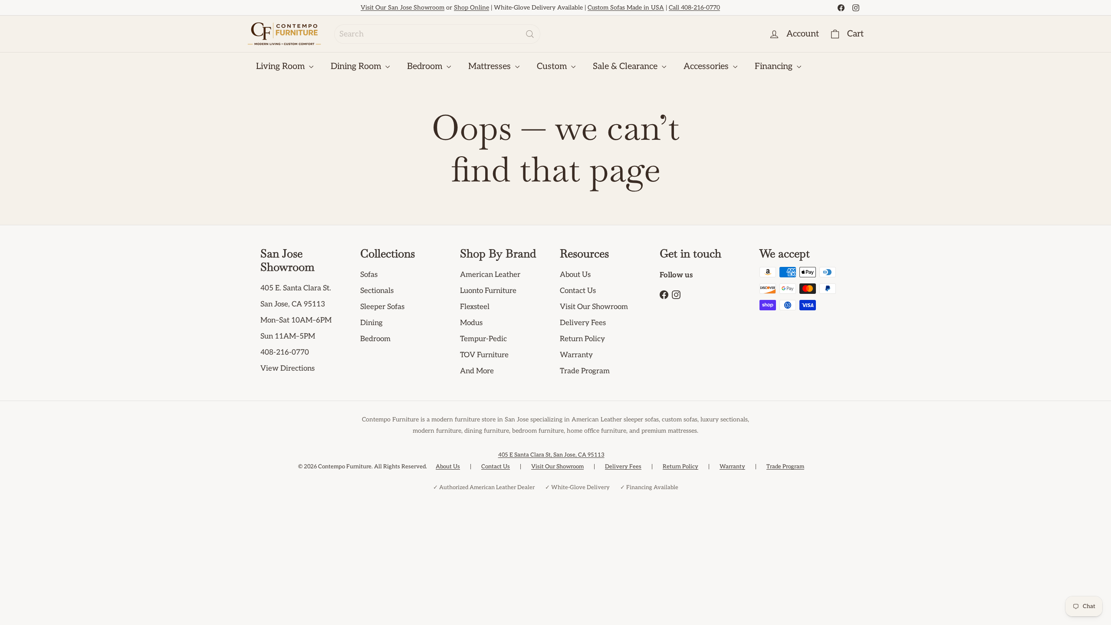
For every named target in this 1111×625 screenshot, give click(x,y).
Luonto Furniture (488, 290)
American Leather (490, 274)
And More (477, 371)
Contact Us (578, 290)
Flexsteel (475, 307)
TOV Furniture (484, 355)
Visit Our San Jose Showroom (402, 7)
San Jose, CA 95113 (292, 304)
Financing (775, 66)
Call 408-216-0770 (694, 7)
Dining (371, 323)
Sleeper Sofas (382, 307)
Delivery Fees (583, 323)
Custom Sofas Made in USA (626, 7)
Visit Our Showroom (594, 307)
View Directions (287, 368)
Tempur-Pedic (483, 339)
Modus (471, 323)
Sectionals (377, 290)
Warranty (576, 355)
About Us (575, 274)
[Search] (529, 34)
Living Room (281, 66)
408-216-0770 (284, 352)
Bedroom (425, 66)
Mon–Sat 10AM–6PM (296, 320)
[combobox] (437, 34)
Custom (553, 66)
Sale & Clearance (626, 66)
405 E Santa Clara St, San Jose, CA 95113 (551, 454)
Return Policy (582, 339)
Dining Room (357, 66)
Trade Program (585, 371)
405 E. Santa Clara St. (295, 288)
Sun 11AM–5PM (287, 336)
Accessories (707, 66)
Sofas (369, 274)
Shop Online (471, 7)
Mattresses (490, 66)
